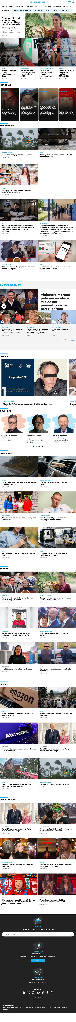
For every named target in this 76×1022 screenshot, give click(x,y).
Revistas (65, 6)
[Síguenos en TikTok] (43, 992)
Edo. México (19, 6)
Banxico (61, 68)
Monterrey (38, 6)
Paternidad (5, 595)
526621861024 (38, 954)
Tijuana (42, 862)
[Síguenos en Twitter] (28, 992)
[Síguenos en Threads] (47, 992)
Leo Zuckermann (59, 436)
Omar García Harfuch (46, 631)
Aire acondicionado (45, 480)
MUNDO (4, 684)
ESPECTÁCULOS (8, 800)
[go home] (38, 1005)
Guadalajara (29, 6)
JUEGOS (4, 6)
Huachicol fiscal (6, 264)
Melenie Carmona (6, 862)
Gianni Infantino (65, 10)
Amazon (3, 711)
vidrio (41, 551)
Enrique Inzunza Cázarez (47, 68)
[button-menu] (2, 2)
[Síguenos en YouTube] (38, 993)
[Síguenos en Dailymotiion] (52, 992)
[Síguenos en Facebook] (24, 992)
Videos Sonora (56, 327)
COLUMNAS (5, 411)
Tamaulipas (4, 631)
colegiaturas (44, 223)
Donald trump (44, 746)
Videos (43, 291)
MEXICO (4, 569)
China (3, 782)
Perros (3, 480)
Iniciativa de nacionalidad (22, 10)
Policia (42, 666)
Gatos (3, 551)
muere (3, 898)
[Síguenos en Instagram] (33, 992)
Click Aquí (38, 961)
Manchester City (45, 515)
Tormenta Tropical (7, 152)
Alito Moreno (24, 68)
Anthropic (4, 746)
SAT (2, 223)
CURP (41, 264)
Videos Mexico (5, 327)
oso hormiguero (6, 515)
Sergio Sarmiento (9, 436)
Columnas (47, 6)
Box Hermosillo (44, 827)
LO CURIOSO (6, 453)
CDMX (11, 6)
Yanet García (43, 898)
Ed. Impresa (57, 6)
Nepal (3, 68)
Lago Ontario (39, 10)
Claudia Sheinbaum (7, 16)
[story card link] (50, 25)
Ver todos (72, 340)
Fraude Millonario (9, 401)
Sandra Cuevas (5, 666)
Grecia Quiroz (51, 10)
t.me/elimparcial (38, 979)
